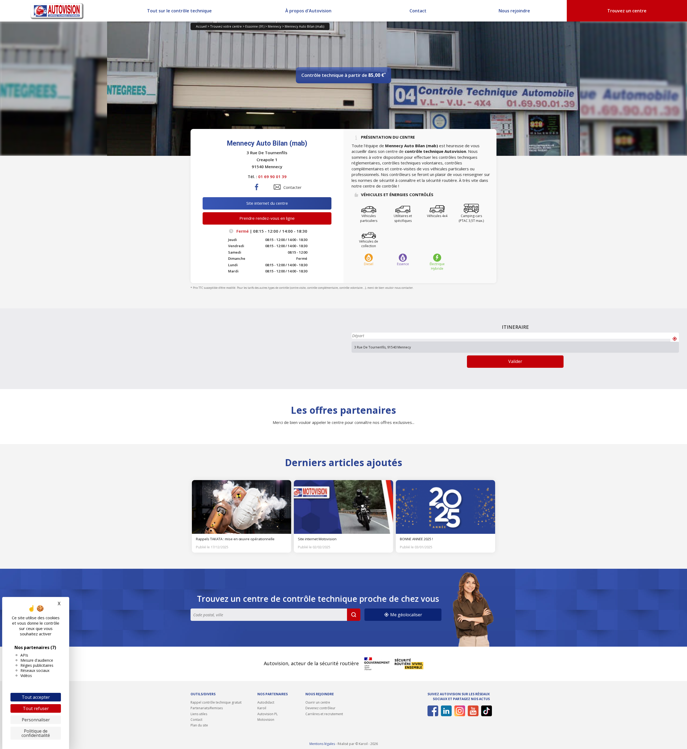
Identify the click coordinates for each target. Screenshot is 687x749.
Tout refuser (36, 708)
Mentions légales (322, 743)
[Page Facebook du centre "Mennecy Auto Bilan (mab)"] (257, 191)
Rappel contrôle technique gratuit (216, 702)
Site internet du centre (267, 203)
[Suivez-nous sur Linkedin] (445, 711)
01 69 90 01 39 (272, 176)
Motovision (265, 719)
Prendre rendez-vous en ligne (267, 218)
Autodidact (265, 702)
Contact (418, 11)
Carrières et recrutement (324, 714)
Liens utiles (199, 714)
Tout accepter (36, 697)
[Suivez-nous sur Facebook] (432, 711)
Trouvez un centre (626, 11)
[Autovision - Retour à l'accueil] (57, 10)
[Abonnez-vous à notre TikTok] (485, 711)
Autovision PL (267, 714)
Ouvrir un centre (317, 702)
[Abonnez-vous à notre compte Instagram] (459, 711)
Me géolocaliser (405, 615)
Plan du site (199, 725)
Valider (515, 361)
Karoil (261, 708)
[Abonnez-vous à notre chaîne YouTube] (472, 711)
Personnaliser (36, 720)
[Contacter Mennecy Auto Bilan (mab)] (277, 187)
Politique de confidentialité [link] (35, 733)
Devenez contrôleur (320, 708)
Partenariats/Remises (207, 708)
